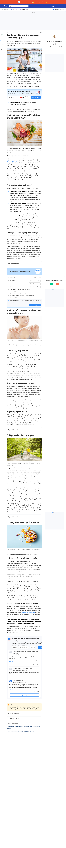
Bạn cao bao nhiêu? (12, 283)
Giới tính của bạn (11, 277)
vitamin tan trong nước (28, 612)
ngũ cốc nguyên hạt (12, 161)
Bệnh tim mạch (9, 32)
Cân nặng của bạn (12, 286)
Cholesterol (16, 32)
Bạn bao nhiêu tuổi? (12, 280)
